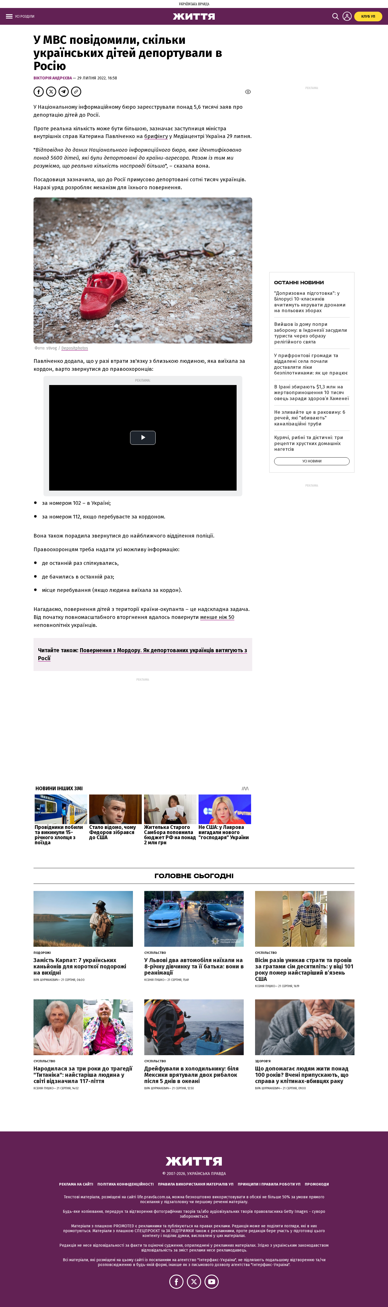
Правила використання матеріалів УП (195, 1184)
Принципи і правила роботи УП (269, 1184)
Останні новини (299, 282)
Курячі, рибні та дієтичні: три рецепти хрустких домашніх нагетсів (308, 443)
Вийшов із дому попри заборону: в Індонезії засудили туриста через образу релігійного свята (310, 333)
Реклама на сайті (76, 1184)
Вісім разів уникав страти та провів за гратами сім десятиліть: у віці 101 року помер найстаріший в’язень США (304, 969)
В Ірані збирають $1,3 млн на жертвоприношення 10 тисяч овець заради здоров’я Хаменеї (311, 393)
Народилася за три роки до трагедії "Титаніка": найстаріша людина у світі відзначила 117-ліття (83, 1074)
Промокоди (317, 1184)
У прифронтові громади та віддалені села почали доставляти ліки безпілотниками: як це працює (311, 364)
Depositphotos (74, 348)
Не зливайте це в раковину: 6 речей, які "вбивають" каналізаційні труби (309, 418)
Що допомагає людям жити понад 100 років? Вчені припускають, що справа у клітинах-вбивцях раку (302, 1074)
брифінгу (156, 136)
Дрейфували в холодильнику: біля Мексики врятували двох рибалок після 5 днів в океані (191, 1074)
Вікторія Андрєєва (53, 78)
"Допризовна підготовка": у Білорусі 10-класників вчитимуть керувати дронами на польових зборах (310, 302)
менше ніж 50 (217, 617)
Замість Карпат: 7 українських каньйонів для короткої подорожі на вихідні (80, 966)
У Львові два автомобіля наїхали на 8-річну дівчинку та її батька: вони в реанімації (194, 966)
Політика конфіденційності (125, 1184)
